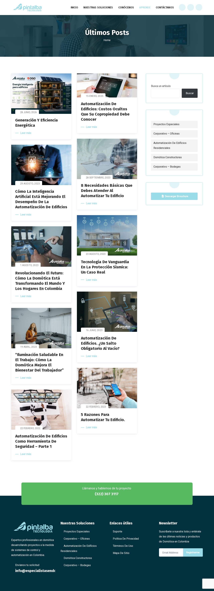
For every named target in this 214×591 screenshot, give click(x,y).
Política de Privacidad (126, 538)
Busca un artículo (161, 86)
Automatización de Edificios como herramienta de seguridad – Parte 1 (41, 441)
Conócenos (126, 7)
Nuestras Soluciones (98, 7)
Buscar (190, 93)
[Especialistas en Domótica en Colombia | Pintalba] (27, 7)
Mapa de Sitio (121, 553)
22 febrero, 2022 (30, 428)
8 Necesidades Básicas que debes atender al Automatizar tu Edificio (106, 190)
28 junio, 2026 (28, 112)
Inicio (74, 7)
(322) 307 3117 (107, 494)
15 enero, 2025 (94, 96)
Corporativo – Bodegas (167, 166)
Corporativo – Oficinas (166, 133)
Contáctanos (165, 7)
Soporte (117, 531)
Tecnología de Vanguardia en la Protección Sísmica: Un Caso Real (105, 267)
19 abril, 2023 (28, 346)
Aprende (144, 7)
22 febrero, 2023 (96, 406)
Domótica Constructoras (167, 157)
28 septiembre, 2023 (98, 177)
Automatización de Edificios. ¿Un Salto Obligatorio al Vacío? (100, 343)
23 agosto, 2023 (96, 254)
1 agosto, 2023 (29, 265)
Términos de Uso (123, 545)
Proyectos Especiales (166, 124)
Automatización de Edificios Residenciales (169, 145)
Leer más (25, 133)
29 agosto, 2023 (30, 183)
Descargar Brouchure (176, 196)
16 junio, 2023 (94, 330)
